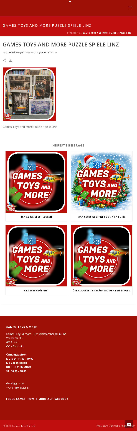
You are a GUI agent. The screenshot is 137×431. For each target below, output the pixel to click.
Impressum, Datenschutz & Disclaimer (116, 426)
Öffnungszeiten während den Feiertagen (101, 290)
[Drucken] (12, 60)
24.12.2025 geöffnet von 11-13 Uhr (101, 216)
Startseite (73, 33)
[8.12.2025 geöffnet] (36, 256)
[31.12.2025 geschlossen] (36, 182)
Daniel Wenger (16, 52)
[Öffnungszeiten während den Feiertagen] (102, 256)
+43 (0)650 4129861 (17, 387)
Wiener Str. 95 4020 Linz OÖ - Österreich (15, 342)
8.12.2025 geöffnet (36, 290)
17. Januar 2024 (44, 52)
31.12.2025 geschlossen (36, 216)
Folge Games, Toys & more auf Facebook (37, 399)
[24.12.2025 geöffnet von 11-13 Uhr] (102, 182)
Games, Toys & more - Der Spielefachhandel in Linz (36, 334)
